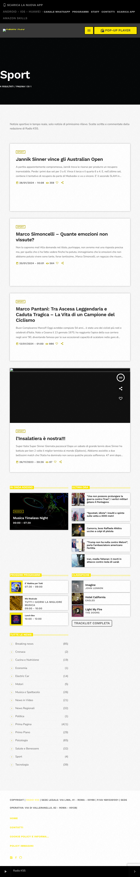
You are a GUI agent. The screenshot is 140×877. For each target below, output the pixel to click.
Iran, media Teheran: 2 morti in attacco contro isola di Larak (104, 560)
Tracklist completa (92, 623)
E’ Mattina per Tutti (34, 583)
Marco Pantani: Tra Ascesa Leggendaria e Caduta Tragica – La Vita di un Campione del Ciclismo (65, 314)
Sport (20, 152)
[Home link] (13, 30)
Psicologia (21, 740)
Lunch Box (30, 615)
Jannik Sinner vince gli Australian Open (59, 159)
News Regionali (24, 708)
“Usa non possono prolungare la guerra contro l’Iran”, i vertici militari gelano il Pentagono (107, 499)
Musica (18, 511)
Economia (21, 668)
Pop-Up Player (115, 30)
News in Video (24, 700)
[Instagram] (11, 858)
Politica (19, 716)
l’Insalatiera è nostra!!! (40, 438)
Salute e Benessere (27, 749)
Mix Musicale (31, 599)
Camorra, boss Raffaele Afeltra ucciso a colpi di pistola (104, 530)
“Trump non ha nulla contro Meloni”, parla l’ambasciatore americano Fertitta (107, 545)
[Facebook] (16, 858)
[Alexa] (20, 858)
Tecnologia (22, 765)
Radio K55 (32, 800)
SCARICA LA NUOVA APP (23, 11)
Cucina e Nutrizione (27, 660)
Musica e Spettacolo (27, 692)
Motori (19, 684)
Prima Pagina (23, 724)
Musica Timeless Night (30, 518)
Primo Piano (22, 732)
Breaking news (24, 644)
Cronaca (20, 652)
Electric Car (22, 676)
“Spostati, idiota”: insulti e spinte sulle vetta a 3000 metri (105, 514)
